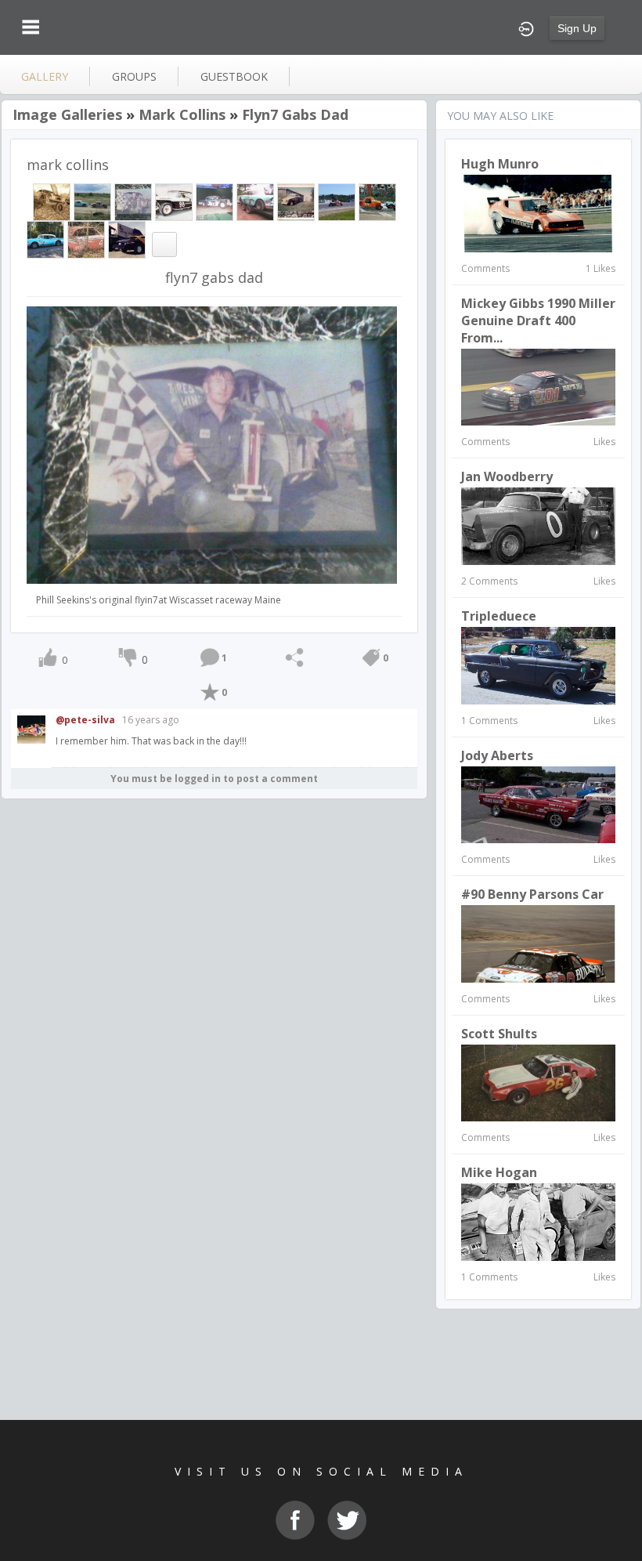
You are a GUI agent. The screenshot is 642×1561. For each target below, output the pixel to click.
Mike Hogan (499, 1172)
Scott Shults (499, 1033)
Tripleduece (498, 616)
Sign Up (577, 28)
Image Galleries (67, 114)
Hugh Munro (500, 163)
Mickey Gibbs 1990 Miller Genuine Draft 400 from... (538, 320)
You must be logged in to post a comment (214, 778)
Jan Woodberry (507, 476)
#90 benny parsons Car (532, 894)
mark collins (182, 114)
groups (134, 76)
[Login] (526, 27)
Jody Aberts (497, 755)
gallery (44, 76)
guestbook (234, 76)
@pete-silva (85, 719)
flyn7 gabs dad (295, 114)
